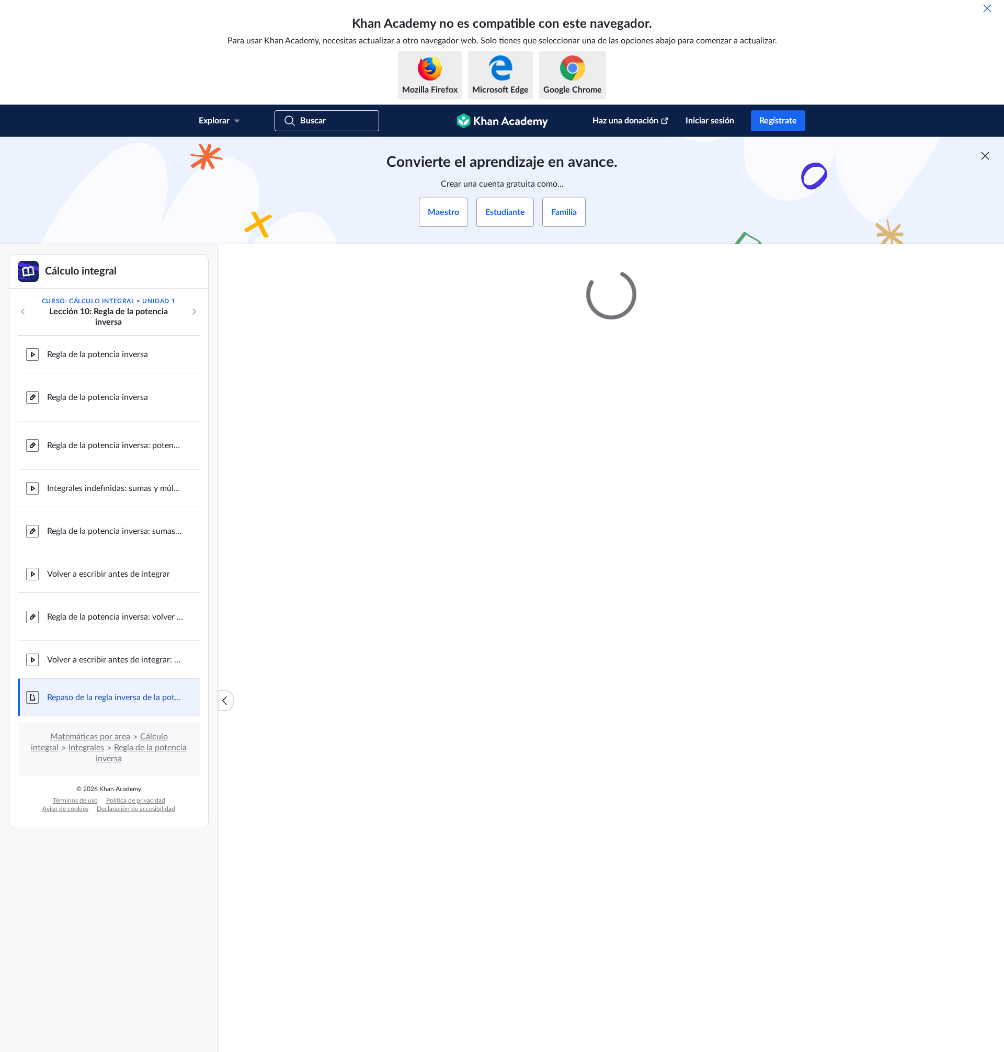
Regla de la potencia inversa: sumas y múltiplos (115, 531)
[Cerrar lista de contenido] (226, 700)
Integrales (86, 748)
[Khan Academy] (502, 120)
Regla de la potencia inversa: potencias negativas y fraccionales (115, 445)
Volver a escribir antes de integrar (108, 574)
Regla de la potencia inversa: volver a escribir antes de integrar (115, 617)
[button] (734, 964)
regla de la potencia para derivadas (665, 597)
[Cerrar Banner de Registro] (985, 155)
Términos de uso (75, 800)
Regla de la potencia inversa (97, 354)
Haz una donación (625, 121)
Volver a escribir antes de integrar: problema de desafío (115, 660)
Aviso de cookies (65, 809)
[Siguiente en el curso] (194, 311)
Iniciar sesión (710, 121)
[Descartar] (987, 8)
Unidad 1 (158, 301)
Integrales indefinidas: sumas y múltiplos (115, 488)
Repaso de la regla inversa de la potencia (115, 697)
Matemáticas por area (90, 737)
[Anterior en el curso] (23, 311)
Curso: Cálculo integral (88, 301)
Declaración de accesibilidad (136, 809)
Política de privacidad (135, 800)
